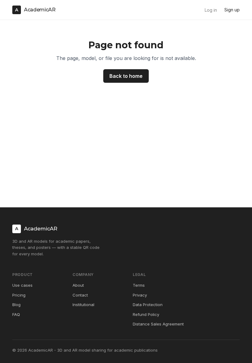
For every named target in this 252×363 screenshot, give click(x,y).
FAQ (16, 314)
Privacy (140, 295)
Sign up (232, 9)
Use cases (22, 285)
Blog (16, 304)
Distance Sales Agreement (158, 323)
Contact (80, 295)
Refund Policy (146, 314)
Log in (211, 10)
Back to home (126, 76)
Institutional (83, 304)
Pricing (19, 295)
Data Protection (148, 304)
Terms (139, 285)
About (78, 285)
